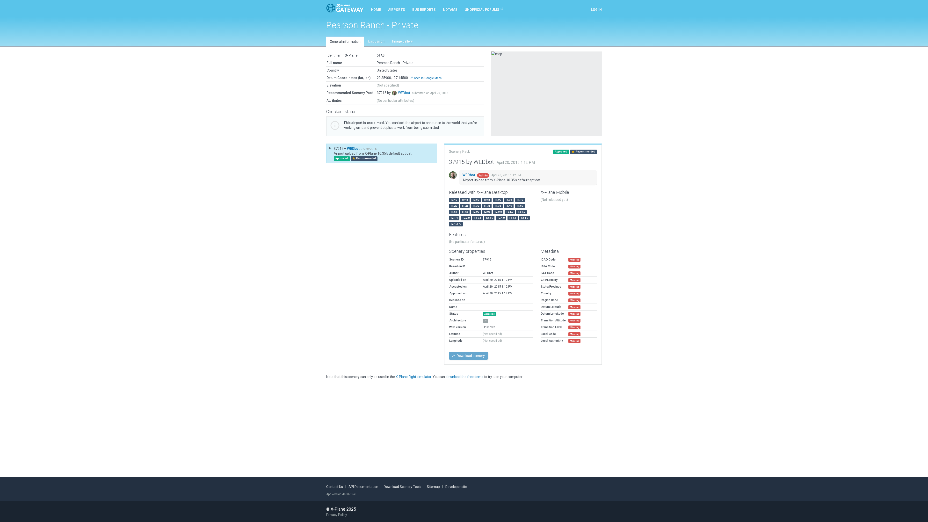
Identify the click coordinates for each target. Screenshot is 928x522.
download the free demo (464, 377)
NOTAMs (450, 10)
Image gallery (402, 41)
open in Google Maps (427, 78)
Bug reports (424, 10)
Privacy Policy (336, 515)
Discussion (376, 41)
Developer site (456, 487)
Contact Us (334, 487)
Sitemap (433, 487)
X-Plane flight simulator (413, 377)
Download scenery (470, 356)
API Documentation (363, 487)
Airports (396, 10)
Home (376, 10)
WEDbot (404, 93)
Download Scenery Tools (402, 487)
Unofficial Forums (482, 10)
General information (345, 42)
